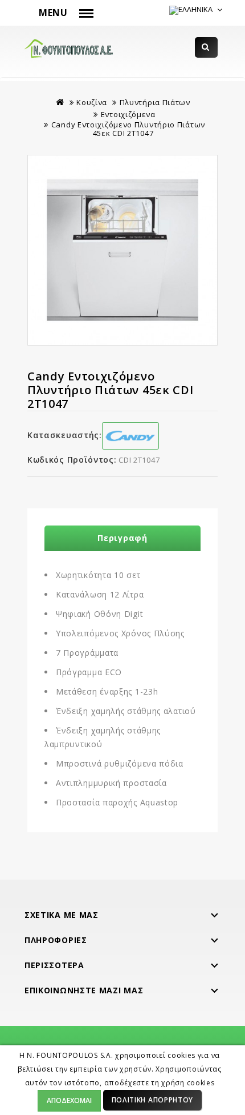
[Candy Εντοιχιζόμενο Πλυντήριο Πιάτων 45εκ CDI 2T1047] (122, 250)
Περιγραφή (122, 537)
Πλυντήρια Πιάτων (155, 102)
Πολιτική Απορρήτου (153, 1100)
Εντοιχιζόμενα (128, 114)
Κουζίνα (91, 102)
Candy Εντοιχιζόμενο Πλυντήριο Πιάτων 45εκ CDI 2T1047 (128, 128)
